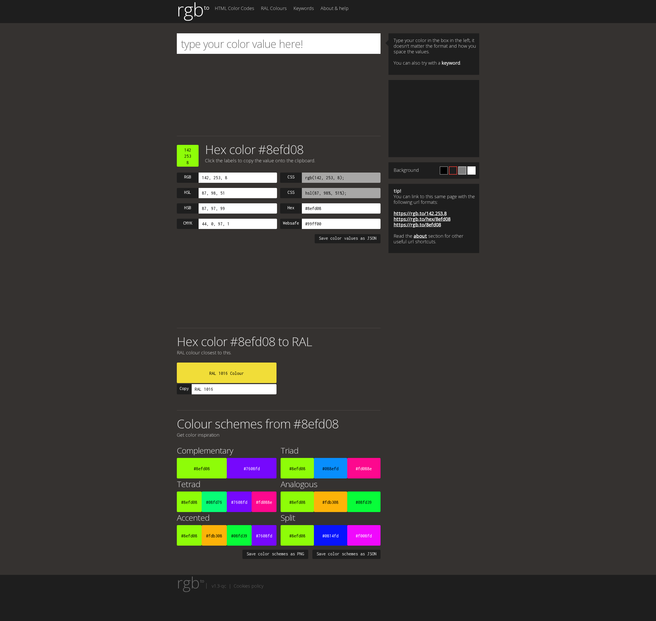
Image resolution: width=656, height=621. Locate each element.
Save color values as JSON (347, 238)
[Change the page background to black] (444, 170)
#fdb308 (330, 502)
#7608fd (252, 468)
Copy (184, 388)
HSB (187, 207)
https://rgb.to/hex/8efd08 (422, 219)
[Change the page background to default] (453, 170)
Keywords (303, 8)
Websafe (291, 223)
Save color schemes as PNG (275, 554)
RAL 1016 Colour (226, 373)
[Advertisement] (279, 95)
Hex (291, 207)
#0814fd (330, 536)
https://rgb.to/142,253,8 (420, 213)
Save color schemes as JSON (346, 554)
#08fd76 (214, 502)
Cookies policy (248, 586)
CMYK (187, 223)
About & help (334, 8)
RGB (187, 177)
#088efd (330, 468)
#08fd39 (364, 502)
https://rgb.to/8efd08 (417, 225)
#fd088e (364, 468)
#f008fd (364, 536)
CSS (291, 177)
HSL (187, 192)
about (420, 236)
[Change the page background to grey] (462, 170)
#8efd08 (202, 468)
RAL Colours (274, 8)
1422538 (187, 156)
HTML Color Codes (234, 8)
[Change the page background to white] (471, 170)
